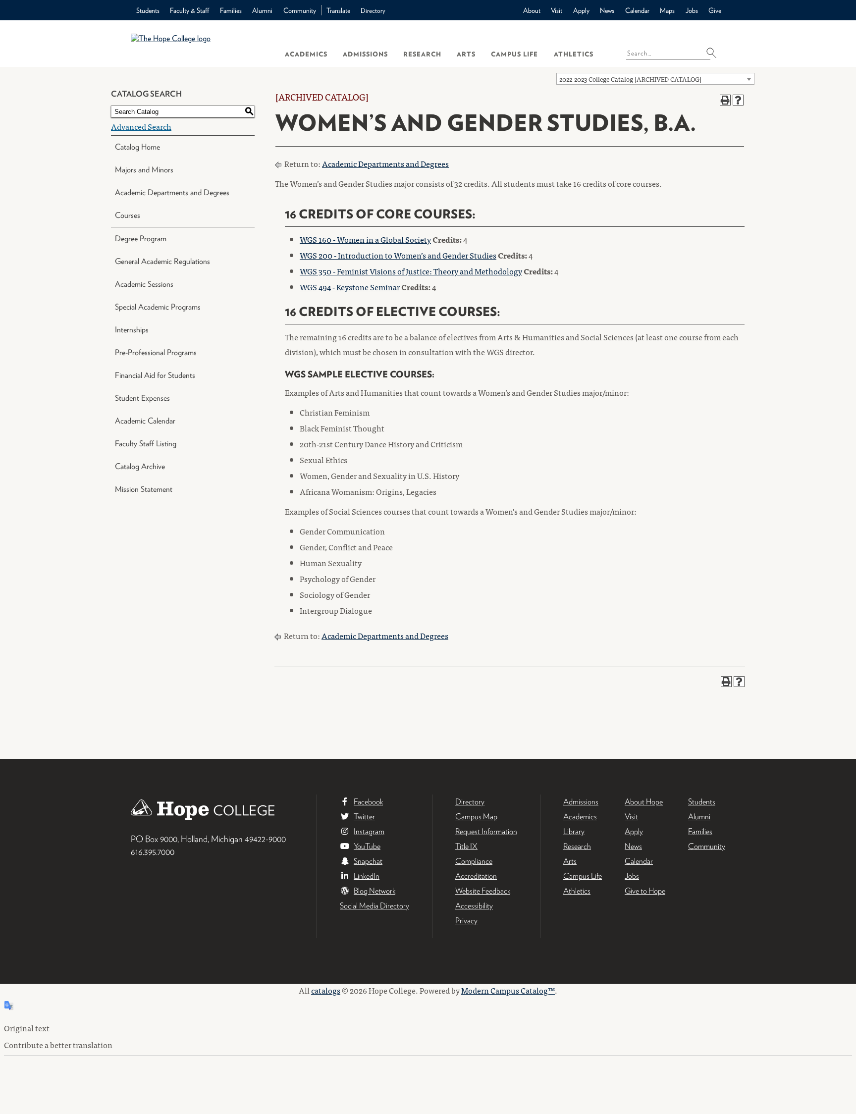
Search (714, 52)
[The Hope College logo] (199, 43)
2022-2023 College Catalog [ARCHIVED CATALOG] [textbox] (630, 79)
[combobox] (655, 79)
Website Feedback (482, 891)
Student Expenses (142, 398)
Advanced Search (141, 126)
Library (574, 831)
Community (299, 10)
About (531, 10)
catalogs (325, 990)
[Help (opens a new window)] (738, 100)
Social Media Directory (374, 905)
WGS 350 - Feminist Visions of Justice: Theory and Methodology (411, 271)
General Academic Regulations (162, 261)
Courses (127, 215)
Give (714, 10)
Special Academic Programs (158, 307)
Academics (306, 54)
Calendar (637, 10)
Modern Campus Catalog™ (508, 990)
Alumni (262, 10)
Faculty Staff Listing (145, 443)
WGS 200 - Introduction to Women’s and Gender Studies (398, 255)
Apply (581, 10)
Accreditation (476, 876)
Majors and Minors (144, 169)
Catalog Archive (140, 466)
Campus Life (514, 54)
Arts (466, 54)
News (607, 10)
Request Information (486, 831)
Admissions (365, 54)
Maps (667, 10)
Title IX (466, 846)
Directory (373, 10)
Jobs (692, 10)
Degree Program (140, 238)
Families (231, 10)
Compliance (473, 861)
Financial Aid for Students (155, 375)
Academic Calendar (145, 420)
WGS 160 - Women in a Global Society (365, 239)
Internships (132, 329)
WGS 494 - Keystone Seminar (350, 286)
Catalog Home (137, 147)
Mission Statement (143, 489)
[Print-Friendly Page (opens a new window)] (725, 100)
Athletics (573, 54)
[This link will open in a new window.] (428, 979)
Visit (556, 10)
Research (422, 54)
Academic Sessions (144, 284)
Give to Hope (645, 891)
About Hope (644, 801)
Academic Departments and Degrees (172, 192)
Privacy (466, 920)
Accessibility (474, 905)
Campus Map (476, 816)
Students (148, 10)
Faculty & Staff (189, 10)
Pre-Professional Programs (156, 352)
